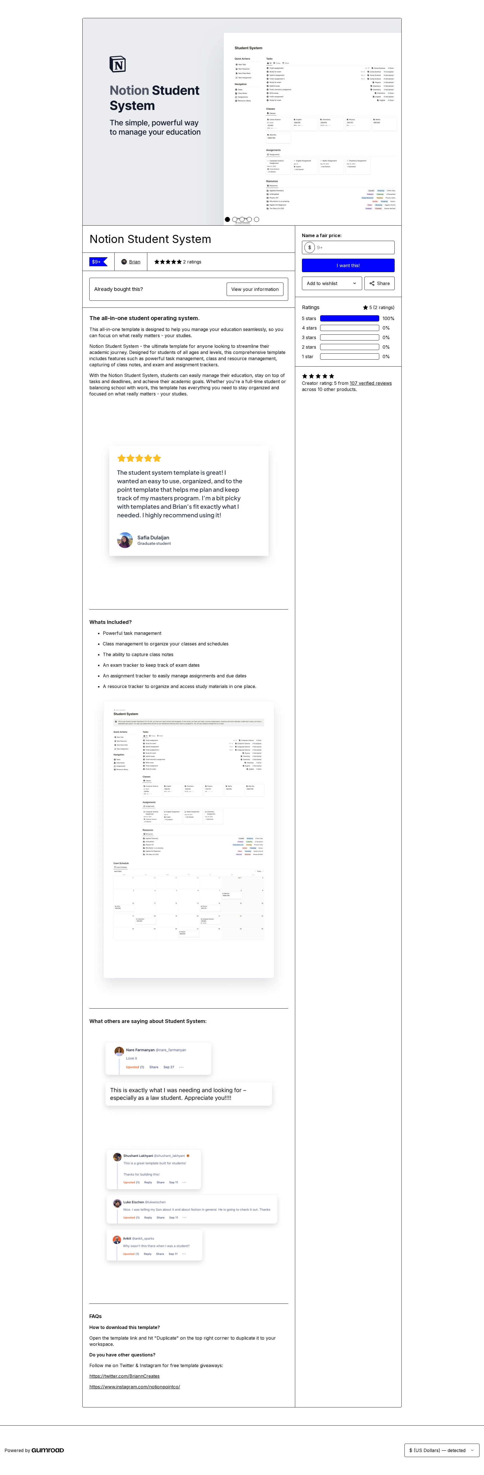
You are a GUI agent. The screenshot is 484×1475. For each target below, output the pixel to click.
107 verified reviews (371, 383)
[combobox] (332, 283)
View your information (255, 289)
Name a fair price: (321, 235)
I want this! (348, 265)
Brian (134, 262)
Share (383, 283)
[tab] (227, 219)
